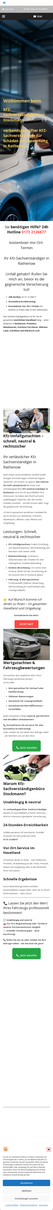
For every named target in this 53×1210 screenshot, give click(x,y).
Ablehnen (26, 1190)
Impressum (43, 1205)
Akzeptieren (26, 1182)
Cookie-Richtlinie (12, 1205)
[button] (48, 1149)
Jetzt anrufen (28, 747)
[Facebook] (4, 3)
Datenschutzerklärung (28, 1205)
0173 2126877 (34, 232)
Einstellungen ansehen (26, 1198)
